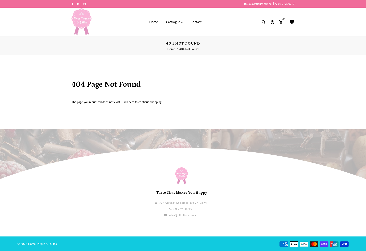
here (131, 102)
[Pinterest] (79, 4)
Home (153, 22)
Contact (195, 22)
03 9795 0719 (286, 3)
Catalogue (173, 22)
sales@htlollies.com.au (259, 3)
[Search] (263, 22)
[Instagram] (85, 4)
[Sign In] (272, 22)
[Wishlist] (291, 22)
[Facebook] (73, 4)
